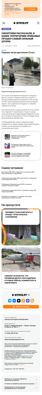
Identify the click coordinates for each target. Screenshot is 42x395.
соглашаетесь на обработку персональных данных (12, 13)
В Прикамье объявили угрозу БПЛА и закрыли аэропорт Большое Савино (17, 185)
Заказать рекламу (22, 307)
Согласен (32, 9)
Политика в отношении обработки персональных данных (15, 379)
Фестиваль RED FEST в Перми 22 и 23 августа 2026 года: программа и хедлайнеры (18, 172)
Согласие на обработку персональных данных (19, 384)
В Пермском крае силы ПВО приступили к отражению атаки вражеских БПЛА (19, 179)
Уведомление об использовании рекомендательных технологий (14, 387)
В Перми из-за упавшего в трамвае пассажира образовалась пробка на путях (17, 197)
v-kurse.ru (12, 5)
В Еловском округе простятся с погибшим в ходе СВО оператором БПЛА (19, 191)
